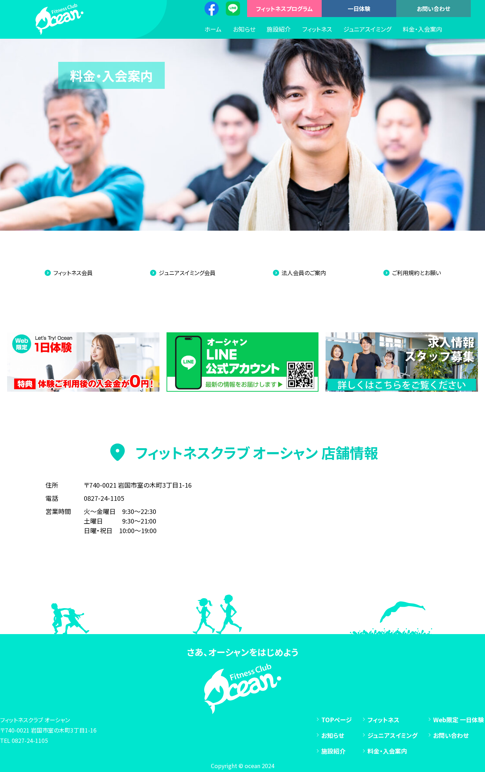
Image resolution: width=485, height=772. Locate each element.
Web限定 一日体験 (458, 719)
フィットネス (317, 29)
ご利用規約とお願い (416, 272)
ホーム (213, 29)
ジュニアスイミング (367, 29)
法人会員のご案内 (304, 272)
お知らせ (244, 29)
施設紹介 (279, 29)
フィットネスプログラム (284, 8)
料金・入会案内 (422, 29)
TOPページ (336, 719)
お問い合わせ (433, 8)
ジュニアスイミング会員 (187, 272)
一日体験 (359, 8)
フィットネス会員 (73, 272)
